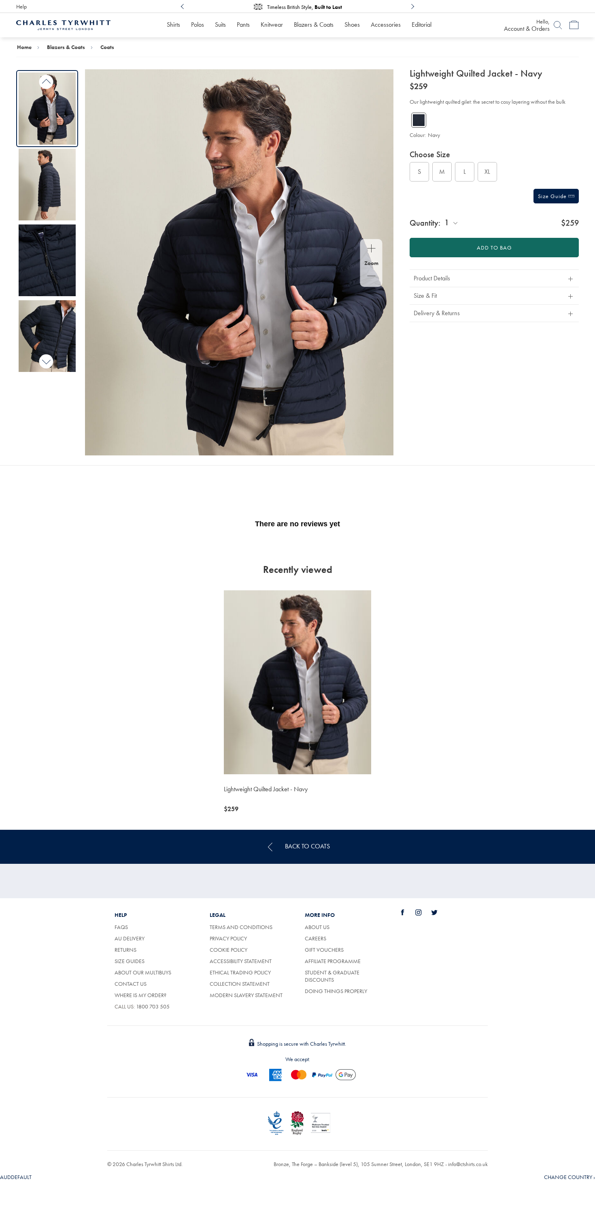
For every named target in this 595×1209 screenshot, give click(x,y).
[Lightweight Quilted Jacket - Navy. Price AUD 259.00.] (297, 682)
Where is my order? (140, 995)
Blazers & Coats (314, 24)
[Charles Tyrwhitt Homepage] (63, 24)
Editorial (421, 24)
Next (46, 361)
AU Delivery (129, 938)
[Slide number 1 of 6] (47, 108)
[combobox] (451, 223)
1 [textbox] (446, 222)
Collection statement (240, 983)
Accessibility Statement (241, 961)
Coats (107, 47)
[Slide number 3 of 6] (47, 260)
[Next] (412, 6)
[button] (494, 278)
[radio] (419, 172)
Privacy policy (228, 938)
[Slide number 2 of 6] (47, 184)
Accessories (386, 24)
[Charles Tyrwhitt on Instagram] (423, 912)
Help (21, 6)
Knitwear (272, 24)
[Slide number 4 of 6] (47, 336)
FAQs (121, 927)
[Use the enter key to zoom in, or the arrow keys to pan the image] (371, 249)
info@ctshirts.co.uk (468, 1164)
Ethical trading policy (240, 972)
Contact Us (131, 983)
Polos (197, 24)
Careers (315, 938)
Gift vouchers (324, 949)
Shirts (173, 24)
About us (317, 927)
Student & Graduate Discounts (332, 976)
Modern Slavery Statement (246, 995)
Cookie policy (228, 949)
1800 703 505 (153, 1006)
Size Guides (129, 961)
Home (24, 47)
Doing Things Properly (336, 991)
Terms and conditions (241, 927)
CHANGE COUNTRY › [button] (569, 1177)
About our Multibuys (143, 972)
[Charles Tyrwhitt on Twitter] (438, 912)
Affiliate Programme (333, 961)
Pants (243, 24)
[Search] (558, 25)
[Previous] (182, 6)
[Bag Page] (574, 25)
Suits (220, 24)
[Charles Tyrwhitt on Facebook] (407, 912)
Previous (46, 82)
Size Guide (553, 196)
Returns (125, 949)
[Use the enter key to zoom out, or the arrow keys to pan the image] (371, 277)
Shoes (352, 24)
